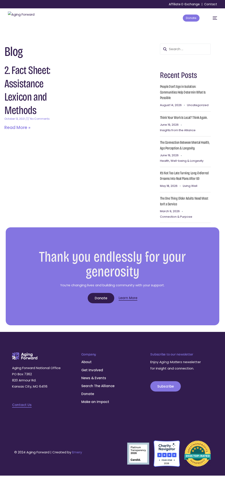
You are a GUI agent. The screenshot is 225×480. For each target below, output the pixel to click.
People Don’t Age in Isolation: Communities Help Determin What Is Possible (183, 92)
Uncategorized (198, 105)
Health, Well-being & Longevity (181, 161)
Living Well (190, 186)
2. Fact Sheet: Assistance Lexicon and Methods (27, 90)
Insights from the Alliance (178, 130)
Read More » (17, 127)
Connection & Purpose (176, 217)
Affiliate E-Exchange (184, 4)
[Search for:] (185, 49)
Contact (210, 4)
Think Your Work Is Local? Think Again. (183, 117)
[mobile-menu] (212, 18)
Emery (77, 452)
